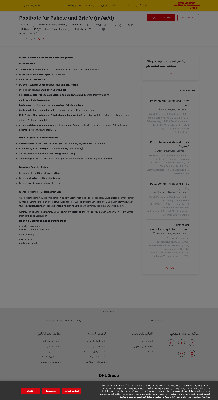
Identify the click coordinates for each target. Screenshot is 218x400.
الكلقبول (30, 391)
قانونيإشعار (123, 397)
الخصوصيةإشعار (135, 397)
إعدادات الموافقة (72, 391)
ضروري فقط (51, 391)
